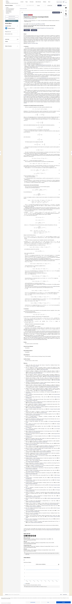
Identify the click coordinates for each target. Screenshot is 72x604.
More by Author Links (8, 33)
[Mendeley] (35, 536)
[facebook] (30, 536)
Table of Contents (8, 46)
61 (36, 338)
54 (34, 85)
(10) (59, 163)
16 (50, 59)
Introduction (7, 2)
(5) (59, 134)
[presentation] (37, 60)
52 (37, 81)
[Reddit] (33, 536)
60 (33, 206)
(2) (59, 114)
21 (36, 65)
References (7, 13)
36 (50, 65)
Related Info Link (8, 31)
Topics (26, 1)
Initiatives (44, 1)
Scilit (58, 376)
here (28, 554)
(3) (59, 122)
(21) (59, 263)
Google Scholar (45, 369)
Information (32, 1)
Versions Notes (34, 30)
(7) (59, 144)
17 (51, 59)
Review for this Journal (11, 18)
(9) (59, 158)
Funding (7, 7)
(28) (59, 314)
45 (35, 74)
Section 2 (26, 95)
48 (34, 336)
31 (45, 65)
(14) (59, 194)
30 (44, 65)
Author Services (38, 1)
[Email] (24, 536)
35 (49, 65)
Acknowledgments (8, 10)
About (49, 1)
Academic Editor (8, 25)
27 (41, 65)
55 (35, 85)
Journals (22, 1)
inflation (36, 43)
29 (43, 65)
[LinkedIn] (28, 536)
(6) (59, 139)
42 (32, 72)
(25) (59, 290)
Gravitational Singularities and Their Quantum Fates (44, 28)
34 (48, 65)
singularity (29, 43)
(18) (59, 227)
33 (47, 65)
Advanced (64, 5)
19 (27, 60)
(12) (59, 173)
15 (49, 59)
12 (49, 56)
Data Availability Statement (10, 9)
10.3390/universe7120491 (23, 8)
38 (30, 67)
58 (42, 141)
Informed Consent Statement (10, 8)
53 (38, 81)
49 (35, 336)
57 (48, 129)
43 (33, 72)
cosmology (33, 43)
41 (38, 70)
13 (50, 56)
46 (36, 74)
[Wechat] (32, 536)
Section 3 (40, 97)
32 (46, 65)
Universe (6, 594)
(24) (59, 281)
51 (36, 336)
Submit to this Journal (12, 16)
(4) (59, 127)
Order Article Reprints (56, 12)
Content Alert (65, 594)
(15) (59, 217)
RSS (61, 594)
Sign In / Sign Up (59, 1)
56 (37, 91)
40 (31, 68)
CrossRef (55, 376)
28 (42, 65)
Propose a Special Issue (11, 20)
